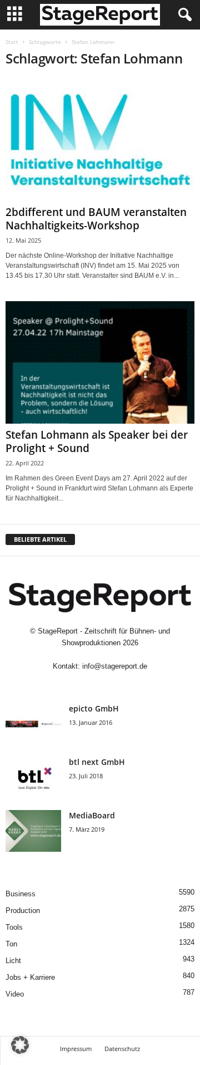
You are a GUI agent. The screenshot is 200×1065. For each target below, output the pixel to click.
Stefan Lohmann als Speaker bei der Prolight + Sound (97, 441)
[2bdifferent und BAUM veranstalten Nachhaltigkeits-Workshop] (100, 139)
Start (12, 42)
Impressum (76, 1048)
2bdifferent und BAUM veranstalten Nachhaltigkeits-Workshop (96, 219)
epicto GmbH (94, 708)
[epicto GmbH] (33, 724)
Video (15, 994)
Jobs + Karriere (30, 977)
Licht (13, 960)
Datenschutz (122, 1048)
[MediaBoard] (33, 831)
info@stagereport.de (114, 666)
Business (21, 894)
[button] (20, 1045)
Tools (14, 927)
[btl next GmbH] (33, 777)
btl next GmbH (97, 762)
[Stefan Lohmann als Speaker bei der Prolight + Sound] (100, 362)
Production (23, 910)
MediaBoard (92, 815)
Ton (11, 944)
